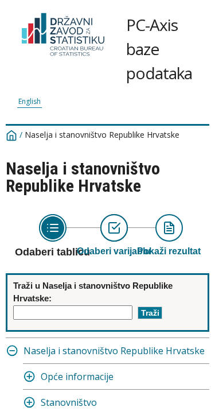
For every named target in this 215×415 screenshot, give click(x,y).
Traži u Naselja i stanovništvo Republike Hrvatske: (93, 292)
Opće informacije (77, 376)
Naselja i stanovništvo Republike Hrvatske (114, 350)
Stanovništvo (69, 402)
